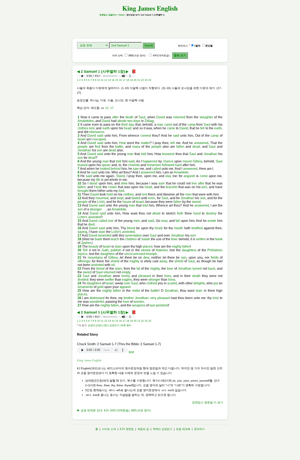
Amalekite (181, 172)
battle (119, 146)
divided (83, 279)
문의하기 (199, 429)
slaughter (206, 117)
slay (168, 176)
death (129, 117)
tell (172, 143)
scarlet (172, 283)
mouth (178, 228)
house (126, 201)
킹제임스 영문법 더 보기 (207, 402)
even (151, 198)
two (129, 121)
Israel (82, 139)
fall (178, 220)
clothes (83, 128)
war (152, 305)
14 (79, 213)
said (100, 135)
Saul (142, 117)
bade (98, 239)
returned (179, 117)
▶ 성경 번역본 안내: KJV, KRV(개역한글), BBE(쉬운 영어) (114, 410)
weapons (138, 305)
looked (105, 168)
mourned (102, 198)
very (153, 298)
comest (145, 135)
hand (197, 213)
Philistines (214, 250)
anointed (94, 217)
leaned (83, 165)
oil (113, 265)
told (143, 154)
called (156, 168)
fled (97, 146)
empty (126, 272)
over (127, 283)
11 (79, 194)
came (168, 124)
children (131, 239)
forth (180, 213)
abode (122, 121)
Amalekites (86, 121)
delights (199, 283)
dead (196, 146)
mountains (95, 257)
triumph (151, 254)
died (91, 224)
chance (168, 161)
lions (171, 279)
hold (110, 194)
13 (79, 205)
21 (79, 257)
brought (83, 190)
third (124, 124)
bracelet (171, 187)
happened (150, 161)
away (163, 261)
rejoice (82, 254)
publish (116, 250)
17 (111, 107)
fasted (135, 198)
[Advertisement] (150, 26)
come (204, 176)
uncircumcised (134, 254)
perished (162, 305)
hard (178, 165)
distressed (97, 298)
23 (79, 276)
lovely (125, 276)
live (194, 183)
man (160, 124)
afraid (156, 213)
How (122, 143)
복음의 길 (143, 429)
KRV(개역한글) (160, 55)
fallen (180, 146)
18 (79, 239)
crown (112, 187)
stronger (154, 279)
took (99, 187)
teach (115, 239)
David (160, 117)
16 (79, 228)
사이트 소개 (109, 429)
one (110, 220)
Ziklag (148, 121)
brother (129, 298)
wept (120, 198)
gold (100, 287)
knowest (168, 154)
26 (79, 298)
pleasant (144, 276)
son (99, 150)
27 (79, 305)
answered (201, 143)
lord (121, 190)
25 (79, 290)
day (131, 124)
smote (211, 220)
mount (187, 161)
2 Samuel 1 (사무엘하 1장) (103, 71)
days (136, 121)
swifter (109, 279)
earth (106, 128)
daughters (189, 250)
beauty (93, 246)
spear (106, 165)
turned (197, 268)
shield (115, 261)
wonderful (97, 301)
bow (174, 239)
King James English (150, 8)
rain (184, 257)
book (218, 239)
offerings (84, 261)
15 (79, 220)
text (131, 352)
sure (161, 183)
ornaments (85, 287)
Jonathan (84, 150)
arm (204, 187)
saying (82, 231)
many (136, 146)
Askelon (162, 250)
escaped (99, 139)
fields (215, 257)
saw (136, 168)
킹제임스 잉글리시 (108, 15)
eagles (127, 279)
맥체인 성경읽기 (162, 429)
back (211, 268)
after (115, 117)
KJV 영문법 (127, 429)
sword (196, 201)
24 (79, 283)
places (147, 246)
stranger (96, 209)
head (127, 128)
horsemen (154, 165)
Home (121, 15)
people (83, 146)
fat (138, 268)
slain (101, 231)
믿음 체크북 (183, 429)
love (216, 298)
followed (168, 165)
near (164, 220)
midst (136, 290)
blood (131, 228)
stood (93, 183)
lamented (104, 235)
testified (197, 228)
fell (202, 128)
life (98, 179)
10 (79, 183)
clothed (151, 283)
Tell (85, 250)
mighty (176, 246)
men (188, 194)
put (215, 283)
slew (124, 183)
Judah (145, 239)
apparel (125, 287)
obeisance (96, 132)
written (201, 239)
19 (79, 246)
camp (192, 124)
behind (116, 168)
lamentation (133, 235)
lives (167, 276)
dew (146, 257)
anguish (189, 176)
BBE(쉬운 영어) (137, 55)
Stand (120, 176)
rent (91, 128)
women (138, 301)
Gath (105, 250)
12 (107, 107)
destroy (211, 213)
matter (145, 143)
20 (79, 250)
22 (79, 268)
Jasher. (86, 243)
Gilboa (197, 161)
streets (146, 250)
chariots (134, 165)
